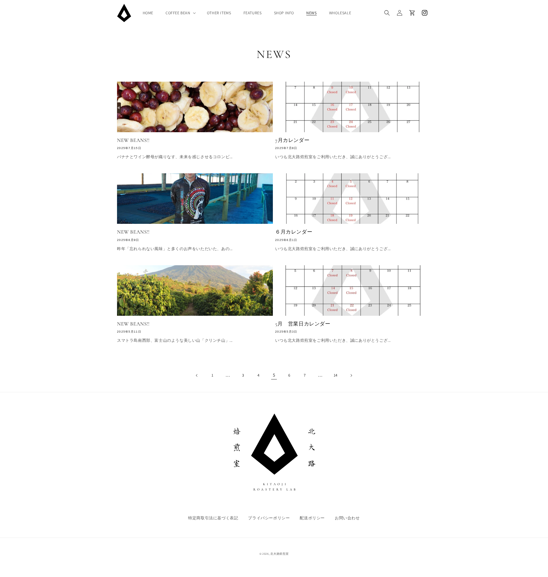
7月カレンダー (292, 140)
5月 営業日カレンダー (303, 324)
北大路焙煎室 (279, 554)
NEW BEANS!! (133, 140)
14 (336, 375)
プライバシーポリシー (269, 517)
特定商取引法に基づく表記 (213, 517)
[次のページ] (351, 375)
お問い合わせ (347, 517)
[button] (180, 13)
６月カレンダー (293, 232)
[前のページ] (197, 375)
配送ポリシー (312, 517)
